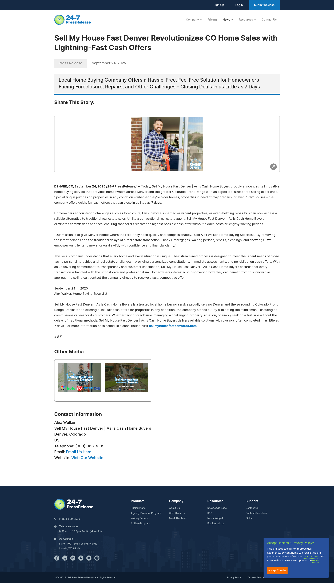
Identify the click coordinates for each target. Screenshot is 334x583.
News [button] (227, 19)
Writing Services (140, 518)
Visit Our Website (87, 458)
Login (239, 5)
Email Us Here (78, 452)
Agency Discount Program (146, 513)
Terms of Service (256, 577)
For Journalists (215, 523)
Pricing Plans (138, 508)
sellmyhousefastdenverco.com (173, 326)
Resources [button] (246, 19)
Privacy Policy (234, 577)
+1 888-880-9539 (69, 519)
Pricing (212, 19)
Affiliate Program (140, 523)
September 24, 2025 (109, 63)
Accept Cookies (277, 570)
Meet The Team (178, 518)
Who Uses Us (177, 513)
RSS (209, 513)
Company (176, 501)
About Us (174, 508)
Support (252, 501)
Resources (215, 501)
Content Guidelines (256, 513)
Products (138, 501)
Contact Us (269, 19)
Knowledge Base (217, 508)
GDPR (315, 560)
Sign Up (219, 5)
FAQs (249, 518)
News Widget (215, 518)
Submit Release (264, 5)
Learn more (310, 556)
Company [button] (193, 19)
